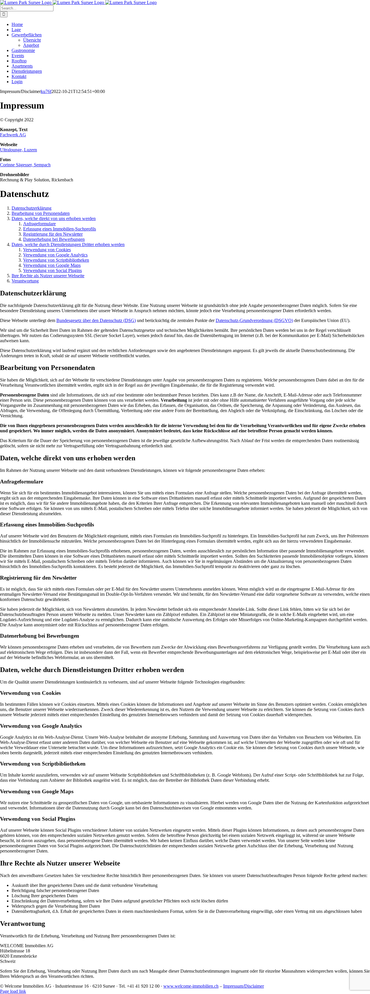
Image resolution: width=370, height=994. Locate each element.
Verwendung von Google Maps (52, 265)
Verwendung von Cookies (47, 249)
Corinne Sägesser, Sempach (25, 164)
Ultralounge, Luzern (18, 149)
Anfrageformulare (39, 223)
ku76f (46, 91)
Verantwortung (25, 280)
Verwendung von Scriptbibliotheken (56, 260)
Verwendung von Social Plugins (52, 270)
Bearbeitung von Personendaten (41, 213)
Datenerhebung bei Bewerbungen (54, 239)
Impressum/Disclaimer (243, 986)
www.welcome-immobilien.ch (191, 986)
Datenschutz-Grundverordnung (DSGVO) (254, 320)
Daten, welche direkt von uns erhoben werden (54, 218)
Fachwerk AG (13, 134)
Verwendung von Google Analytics (55, 254)
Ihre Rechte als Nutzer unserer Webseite (48, 275)
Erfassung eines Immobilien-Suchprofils (59, 228)
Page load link (13, 991)
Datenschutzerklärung (31, 208)
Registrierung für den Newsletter (53, 234)
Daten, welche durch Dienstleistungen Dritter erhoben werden (68, 244)
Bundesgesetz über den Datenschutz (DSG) (96, 320)
